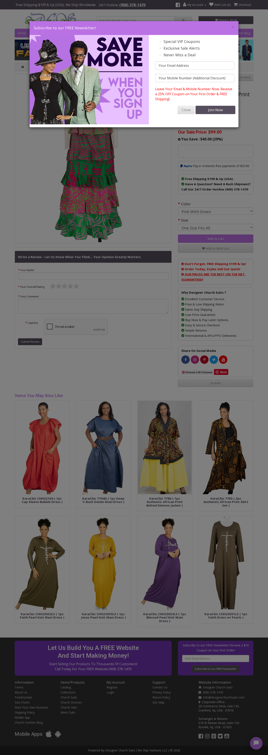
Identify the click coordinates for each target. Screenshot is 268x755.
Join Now (215, 109)
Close (186, 109)
